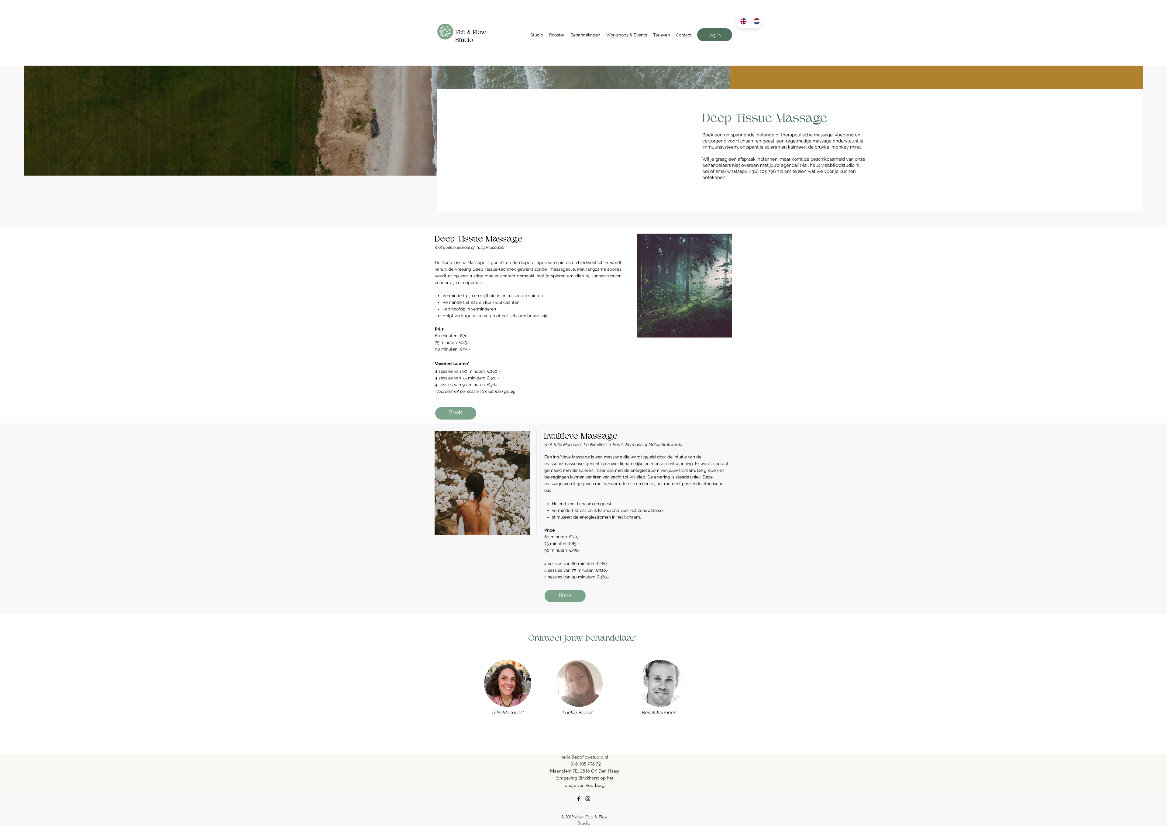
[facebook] (579, 799)
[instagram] (588, 799)
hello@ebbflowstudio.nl (834, 165)
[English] (742, 21)
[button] (536, 35)
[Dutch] (755, 21)
